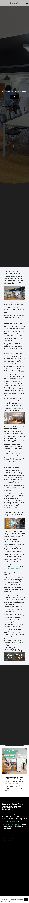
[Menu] (27, 3)
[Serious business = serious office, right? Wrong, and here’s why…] (14, 771)
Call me (18, 642)
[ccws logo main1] (14, 3)
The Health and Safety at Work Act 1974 (14, 371)
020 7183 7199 (13, 824)
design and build (15, 568)
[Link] (2, 2)
